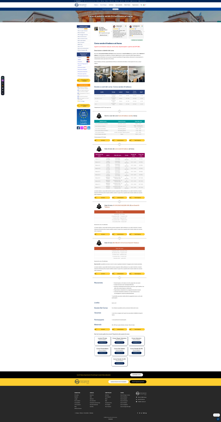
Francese (80, 61)
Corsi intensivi (82, 32)
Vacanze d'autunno (83, 71)
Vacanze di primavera (83, 76)
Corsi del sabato (82, 40)
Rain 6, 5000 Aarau (142, 397)
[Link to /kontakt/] (3, 85)
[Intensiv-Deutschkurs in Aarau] (136, 340)
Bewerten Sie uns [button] (103, 35)
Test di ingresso (82, 50)
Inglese (79, 59)
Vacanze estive (82, 67)
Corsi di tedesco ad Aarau (100, 61)
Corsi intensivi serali (83, 38)
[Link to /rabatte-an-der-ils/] (3, 88)
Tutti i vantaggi (81, 101)
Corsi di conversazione (83, 48)
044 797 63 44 (141, 399)
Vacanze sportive (82, 73)
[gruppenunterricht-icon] (82, 379)
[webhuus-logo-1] (110, 419)
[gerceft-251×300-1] (83, 109)
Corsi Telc (81, 46)
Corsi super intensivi (83, 30)
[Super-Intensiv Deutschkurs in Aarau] (119, 340)
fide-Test (80, 44)
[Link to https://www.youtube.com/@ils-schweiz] (85, 127)
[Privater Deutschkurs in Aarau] (102, 340)
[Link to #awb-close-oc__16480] (3, 93)
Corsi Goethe (81, 42)
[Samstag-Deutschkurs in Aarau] (119, 351)
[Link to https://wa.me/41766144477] (3, 78)
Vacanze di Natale (83, 69)
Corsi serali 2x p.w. (83, 36)
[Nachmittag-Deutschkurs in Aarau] (102, 351)
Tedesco (79, 57)
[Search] (141, 5)
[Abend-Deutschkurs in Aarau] (136, 351)
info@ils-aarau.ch (142, 401)
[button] (144, 31)
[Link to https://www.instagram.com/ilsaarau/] (81, 127)
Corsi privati (83, 28)
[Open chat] (218, 419)
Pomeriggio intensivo (83, 34)
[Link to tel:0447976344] (3, 83)
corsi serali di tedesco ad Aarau (106, 53)
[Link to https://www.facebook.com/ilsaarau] (78, 127)
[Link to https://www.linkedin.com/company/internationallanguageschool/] (88, 127)
